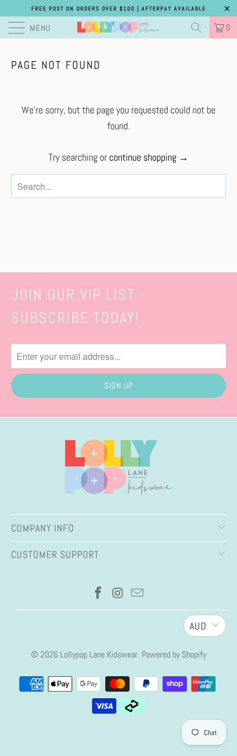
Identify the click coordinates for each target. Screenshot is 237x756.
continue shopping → (148, 157)
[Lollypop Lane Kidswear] (119, 28)
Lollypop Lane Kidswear (99, 654)
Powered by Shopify (174, 654)
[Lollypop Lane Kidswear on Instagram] (118, 594)
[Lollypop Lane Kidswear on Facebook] (98, 594)
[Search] (196, 28)
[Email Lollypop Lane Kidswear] (138, 594)
